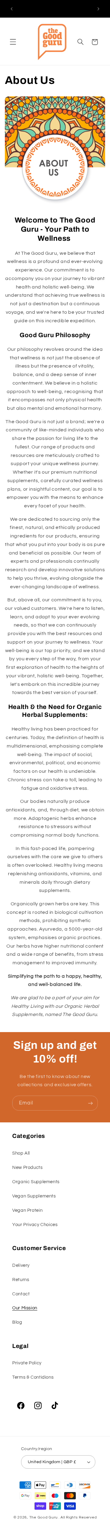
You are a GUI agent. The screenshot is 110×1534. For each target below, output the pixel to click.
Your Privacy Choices (35, 1224)
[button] (13, 42)
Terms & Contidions (32, 1377)
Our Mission (24, 1308)
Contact (21, 1294)
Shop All (21, 1153)
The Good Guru (43, 1517)
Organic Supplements (36, 1182)
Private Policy (27, 1363)
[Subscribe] (90, 1103)
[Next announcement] (98, 9)
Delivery (21, 1265)
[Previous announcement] (11, 9)
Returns (20, 1279)
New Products (27, 1167)
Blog (17, 1322)
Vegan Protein (27, 1210)
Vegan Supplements (34, 1196)
